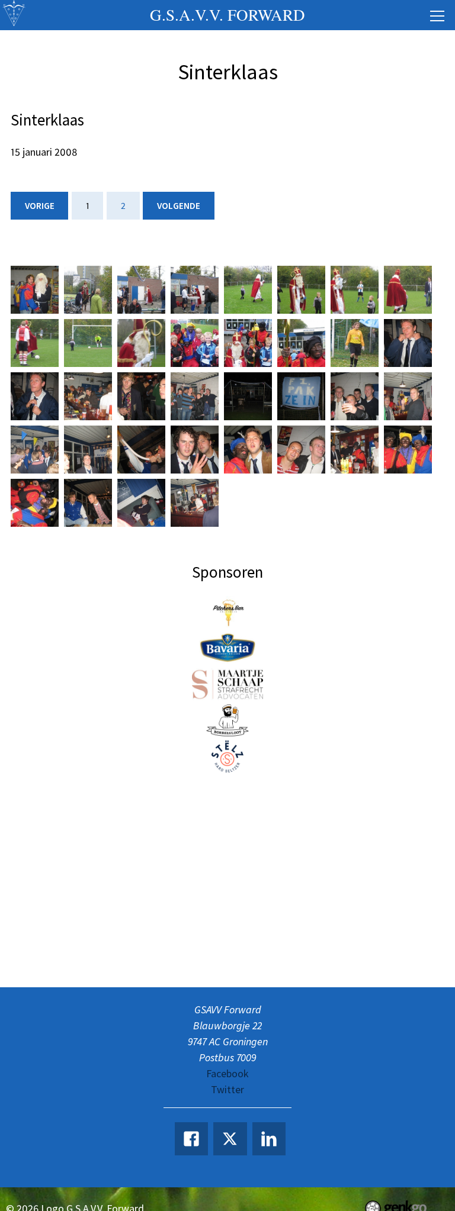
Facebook (227, 1073)
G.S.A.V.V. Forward (227, 14)
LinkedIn (269, 1138)
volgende (178, 205)
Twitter (227, 1089)
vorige (40, 205)
